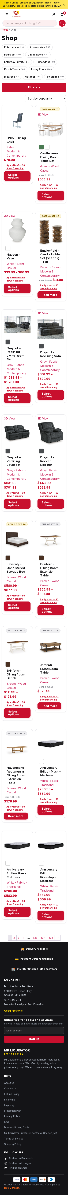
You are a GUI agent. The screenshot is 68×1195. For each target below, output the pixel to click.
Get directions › (13, 1010)
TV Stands (55, 76)
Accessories (40, 47)
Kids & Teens (14, 69)
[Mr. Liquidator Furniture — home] (16, 14)
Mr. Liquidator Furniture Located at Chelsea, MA (30, 1133)
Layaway (9, 1105)
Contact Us (10, 1088)
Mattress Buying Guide (16, 1127)
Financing (9, 1099)
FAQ (6, 1122)
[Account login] (54, 14)
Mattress (11, 76)
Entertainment (14, 47)
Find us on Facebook (21, 1158)
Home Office (45, 62)
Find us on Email (18, 1167)
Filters (34, 87)
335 (50, 937)
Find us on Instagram (20, 1163)
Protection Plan (12, 1110)
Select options (13, 176)
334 (43, 937)
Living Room (41, 69)
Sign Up (33, 1039)
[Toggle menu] (6, 14)
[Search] (62, 23)
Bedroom (12, 54)
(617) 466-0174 (12, 999)
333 (35, 937)
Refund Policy (12, 1094)
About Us (9, 1083)
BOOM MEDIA (12, 1188)
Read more (49, 294)
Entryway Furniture (16, 62)
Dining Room (38, 54)
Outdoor (32, 76)
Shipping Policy (12, 1144)
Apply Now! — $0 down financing (15, 167)
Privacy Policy (12, 1116)
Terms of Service (13, 1138)
